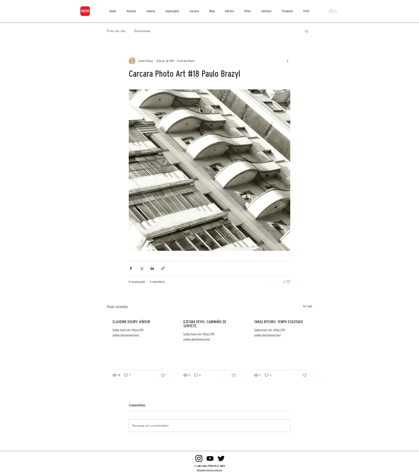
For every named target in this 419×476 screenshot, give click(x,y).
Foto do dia (116, 31)
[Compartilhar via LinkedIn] (152, 268)
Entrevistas (142, 31)
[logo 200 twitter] (221, 458)
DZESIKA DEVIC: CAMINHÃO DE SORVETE (204, 324)
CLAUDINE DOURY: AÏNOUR (131, 322)
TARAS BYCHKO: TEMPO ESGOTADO (278, 322)
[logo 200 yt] (210, 458)
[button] (335, 11)
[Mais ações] (287, 60)
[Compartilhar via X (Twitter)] (141, 268)
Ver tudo (307, 306)
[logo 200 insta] (199, 458)
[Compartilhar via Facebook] (131, 268)
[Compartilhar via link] (163, 268)
